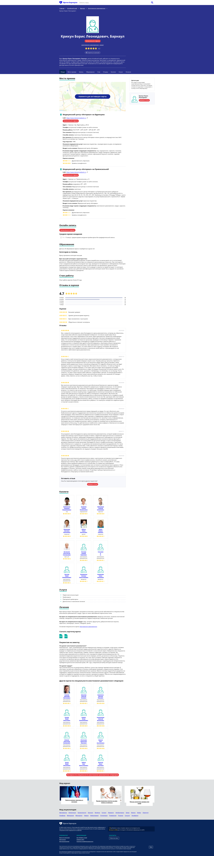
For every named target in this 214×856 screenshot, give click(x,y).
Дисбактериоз (120, 812)
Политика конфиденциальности (85, 841)
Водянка (97, 812)
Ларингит (146, 812)
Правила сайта (80, 839)
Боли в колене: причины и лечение (74, 801)
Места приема (72, 72)
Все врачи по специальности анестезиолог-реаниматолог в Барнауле (92, 775)
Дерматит (111, 812)
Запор (127, 812)
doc (66, 636)
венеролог (83, 579)
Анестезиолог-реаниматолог (88, 626)
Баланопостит (82, 812)
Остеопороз (104, 815)
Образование (90, 72)
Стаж (98, 72)
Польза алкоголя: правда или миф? (139, 802)
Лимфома (62, 815)
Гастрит (104, 812)
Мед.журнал (62, 839)
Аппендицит (72, 812)
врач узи (67, 556)
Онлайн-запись (67, 225)
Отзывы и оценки (69, 285)
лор (67, 511)
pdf (60, 636)
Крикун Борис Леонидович (84, 36)
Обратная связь (114, 838)
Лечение (128, 72)
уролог (84, 534)
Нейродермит (94, 815)
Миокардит (78, 815)
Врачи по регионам (64, 837)
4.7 (99, 48)
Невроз (86, 815)
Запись (81, 72)
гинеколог (67, 534)
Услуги (121, 72)
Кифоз (139, 812)
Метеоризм (70, 815)
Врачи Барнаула (70, 2)
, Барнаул (116, 36)
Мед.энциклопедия (64, 841)
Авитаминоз (63, 812)
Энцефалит (135, 815)
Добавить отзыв (92, 484)
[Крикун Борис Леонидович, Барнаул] (92, 24)
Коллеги (113, 72)
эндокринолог (83, 511)
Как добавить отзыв (82, 837)
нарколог (100, 511)
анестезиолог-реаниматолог (90, 45)
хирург (101, 45)
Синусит (127, 815)
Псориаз (120, 815)
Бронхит (90, 812)
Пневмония (112, 815)
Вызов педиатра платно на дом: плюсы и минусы (106, 801)
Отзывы (105, 72)
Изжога (133, 812)
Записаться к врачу (93, 41)
